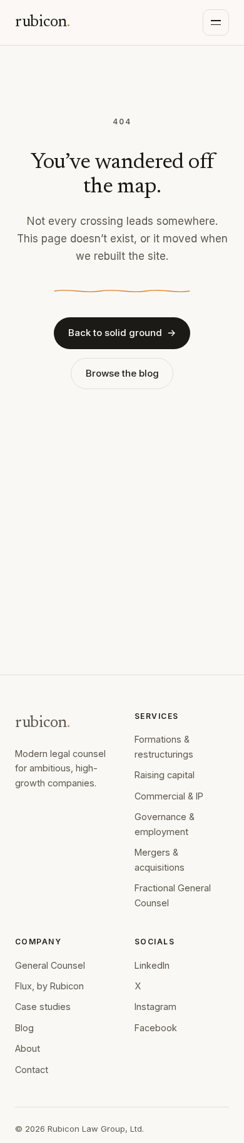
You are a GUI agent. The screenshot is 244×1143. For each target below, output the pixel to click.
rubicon (42, 22)
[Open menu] (216, 22)
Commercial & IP (169, 796)
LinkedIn (152, 965)
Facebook (156, 1027)
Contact (31, 1069)
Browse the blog (122, 373)
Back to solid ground (122, 333)
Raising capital (165, 774)
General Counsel (50, 965)
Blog (24, 1027)
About (27, 1048)
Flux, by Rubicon (49, 986)
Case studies (43, 1006)
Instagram (155, 1006)
